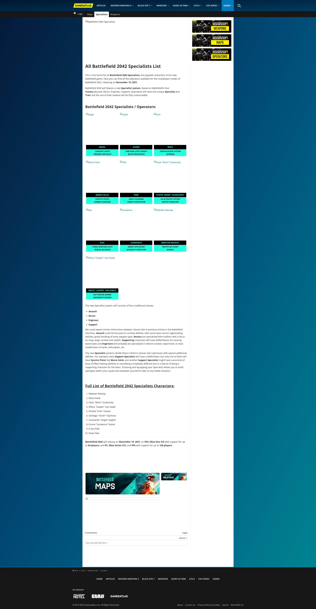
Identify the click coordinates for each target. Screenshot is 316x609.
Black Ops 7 (144, 5)
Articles (101, 5)
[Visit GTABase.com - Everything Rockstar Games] (98, 596)
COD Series (211, 5)
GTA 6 (196, 5)
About (180, 605)
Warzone (162, 5)
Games (227, 5)
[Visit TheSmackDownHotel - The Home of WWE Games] (79, 596)
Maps (90, 14)
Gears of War (180, 5)
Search (225, 605)
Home (99, 579)
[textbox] (136, 543)
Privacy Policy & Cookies (209, 605)
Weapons (115, 14)
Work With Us (237, 605)
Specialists (102, 14)
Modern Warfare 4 (121, 5)
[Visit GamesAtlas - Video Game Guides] (119, 596)
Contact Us (190, 605)
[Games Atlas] (83, 5)
